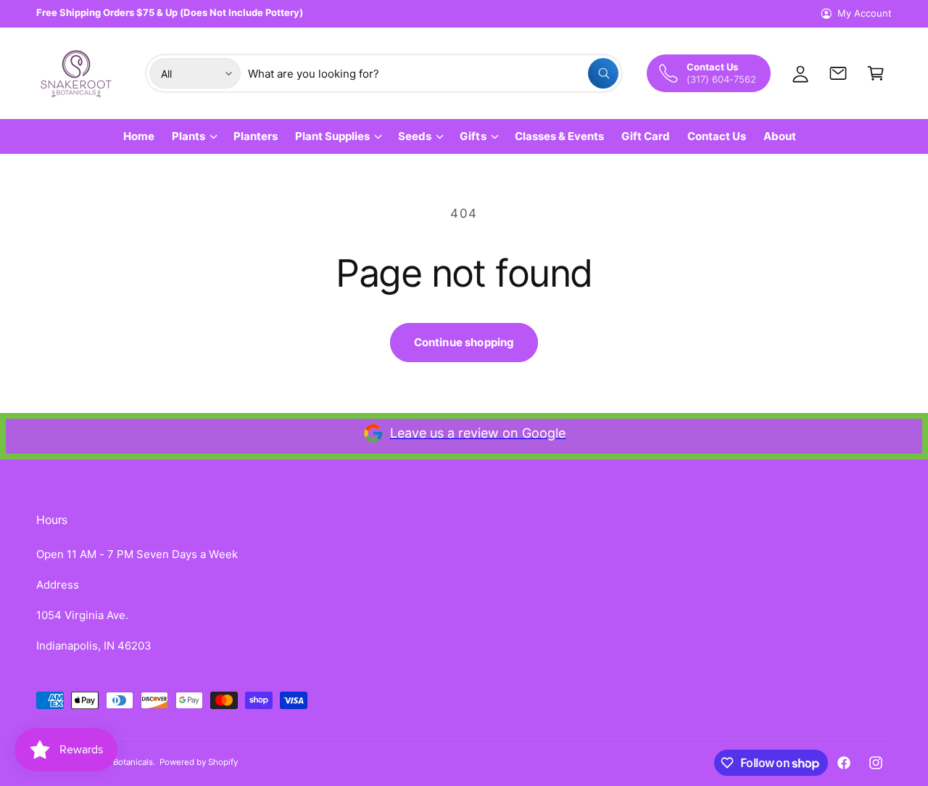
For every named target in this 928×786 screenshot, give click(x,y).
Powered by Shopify (199, 762)
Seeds (414, 136)
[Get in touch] (838, 73)
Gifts (473, 136)
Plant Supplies (332, 136)
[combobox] (433, 73)
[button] (876, 73)
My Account (864, 13)
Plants (188, 136)
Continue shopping (464, 342)
